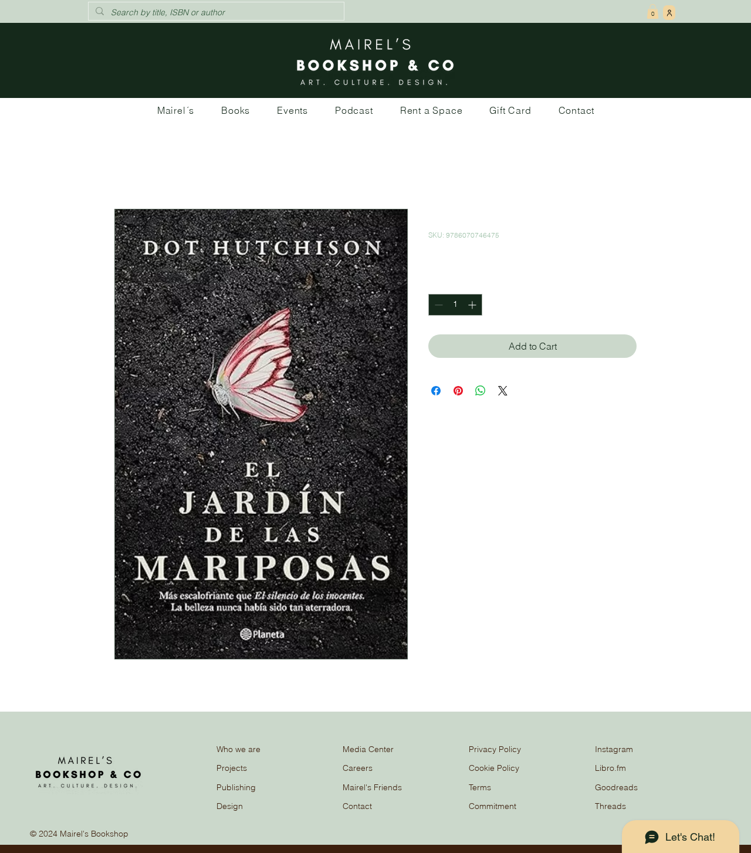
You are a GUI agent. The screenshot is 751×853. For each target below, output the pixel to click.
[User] (669, 12)
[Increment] (473, 305)
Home (127, 166)
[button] (653, 11)
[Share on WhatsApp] (480, 391)
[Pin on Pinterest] (458, 391)
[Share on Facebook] (436, 391)
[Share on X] (503, 391)
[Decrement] (437, 305)
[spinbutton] (455, 305)
